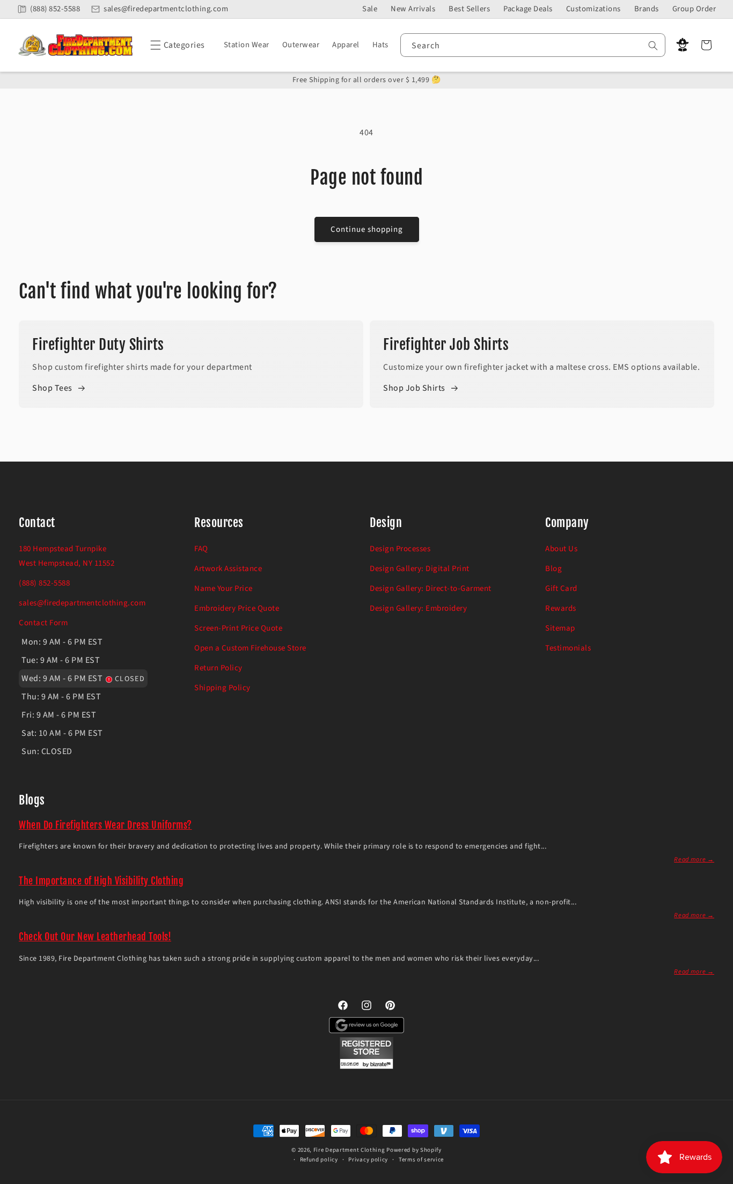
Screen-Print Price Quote (238, 628)
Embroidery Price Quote (236, 608)
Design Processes (400, 548)
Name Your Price (223, 588)
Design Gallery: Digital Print (420, 568)
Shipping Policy (222, 687)
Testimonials (568, 648)
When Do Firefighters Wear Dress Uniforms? (105, 825)
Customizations (593, 8)
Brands (646, 8)
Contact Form (43, 622)
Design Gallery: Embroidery (418, 608)
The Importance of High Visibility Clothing (101, 881)
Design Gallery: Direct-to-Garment (431, 588)
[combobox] (533, 45)
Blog (553, 568)
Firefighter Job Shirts (446, 344)
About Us (561, 548)
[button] (176, 45)
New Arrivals (413, 8)
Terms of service (421, 1160)
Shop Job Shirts (414, 388)
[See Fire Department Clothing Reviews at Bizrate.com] (366, 1066)
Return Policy (218, 668)
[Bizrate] (718, 1178)
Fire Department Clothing (349, 1150)
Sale (369, 8)
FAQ (201, 548)
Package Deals (528, 8)
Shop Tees (52, 388)
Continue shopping (367, 229)
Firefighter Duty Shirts (98, 344)
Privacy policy (368, 1160)
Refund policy (319, 1160)
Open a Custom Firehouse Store (250, 648)
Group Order (694, 8)
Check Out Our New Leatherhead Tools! (95, 936)
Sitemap (560, 628)
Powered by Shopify (414, 1150)
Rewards (560, 608)
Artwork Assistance (228, 568)
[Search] (653, 45)
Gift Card (561, 588)
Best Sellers (469, 8)
